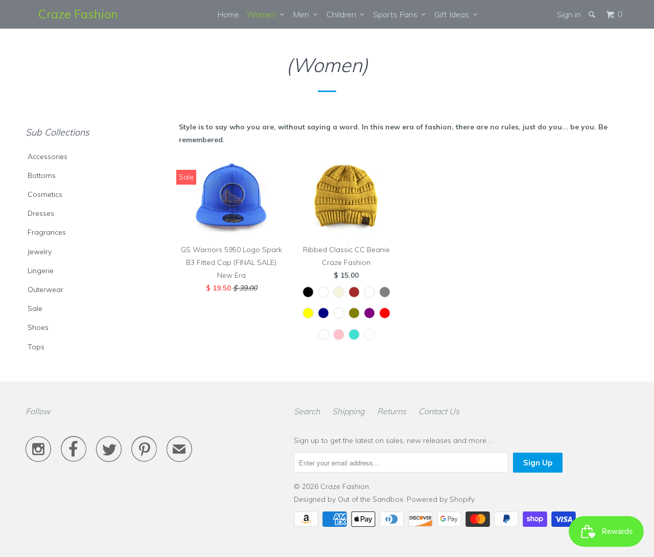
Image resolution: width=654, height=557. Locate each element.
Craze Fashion (78, 13)
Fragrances (47, 232)
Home (228, 14)
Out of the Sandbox (370, 499)
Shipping (348, 411)
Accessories (47, 156)
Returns (391, 411)
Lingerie (41, 270)
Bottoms (42, 175)
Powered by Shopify (441, 499)
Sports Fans (397, 14)
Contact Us (438, 411)
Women (263, 14)
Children (343, 14)
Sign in (569, 14)
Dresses (41, 213)
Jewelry (40, 251)
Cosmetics (45, 194)
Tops (36, 346)
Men (303, 14)
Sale (35, 308)
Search (307, 411)
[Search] (593, 14)
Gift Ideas (453, 14)
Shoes (38, 327)
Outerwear (45, 289)
